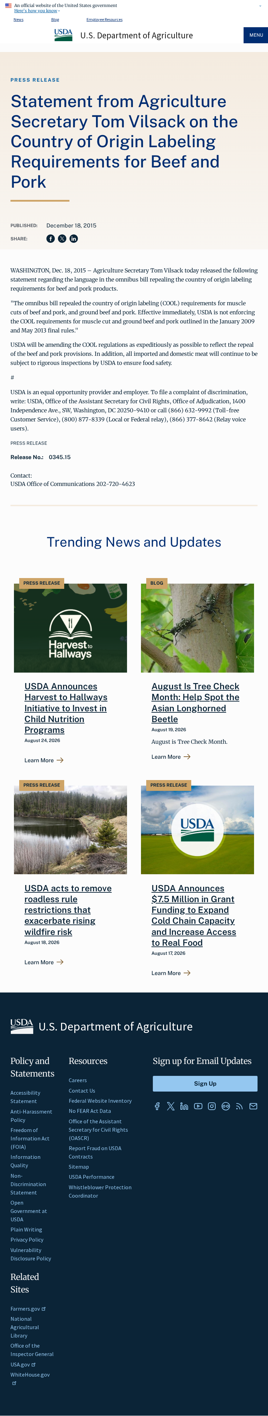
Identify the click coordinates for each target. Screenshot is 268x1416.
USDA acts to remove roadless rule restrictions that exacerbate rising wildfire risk (68, 910)
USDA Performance (91, 1176)
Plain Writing (26, 1229)
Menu (256, 35)
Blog (55, 19)
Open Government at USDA (28, 1211)
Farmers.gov (25, 1308)
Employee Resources (104, 19)
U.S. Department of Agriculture (136, 35)
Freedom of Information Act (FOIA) (30, 1138)
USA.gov (20, 1364)
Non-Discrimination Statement (28, 1184)
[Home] (63, 40)
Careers (78, 1080)
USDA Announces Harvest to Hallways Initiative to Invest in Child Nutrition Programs (65, 708)
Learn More (39, 760)
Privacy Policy (26, 1239)
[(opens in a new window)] (157, 1106)
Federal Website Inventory (100, 1100)
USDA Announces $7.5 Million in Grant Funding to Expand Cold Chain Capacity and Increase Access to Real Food (193, 915)
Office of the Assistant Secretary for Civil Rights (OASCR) (98, 1129)
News (18, 19)
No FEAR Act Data (90, 1110)
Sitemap (79, 1166)
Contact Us (82, 1090)
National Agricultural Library (24, 1327)
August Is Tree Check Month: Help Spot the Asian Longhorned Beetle (195, 702)
